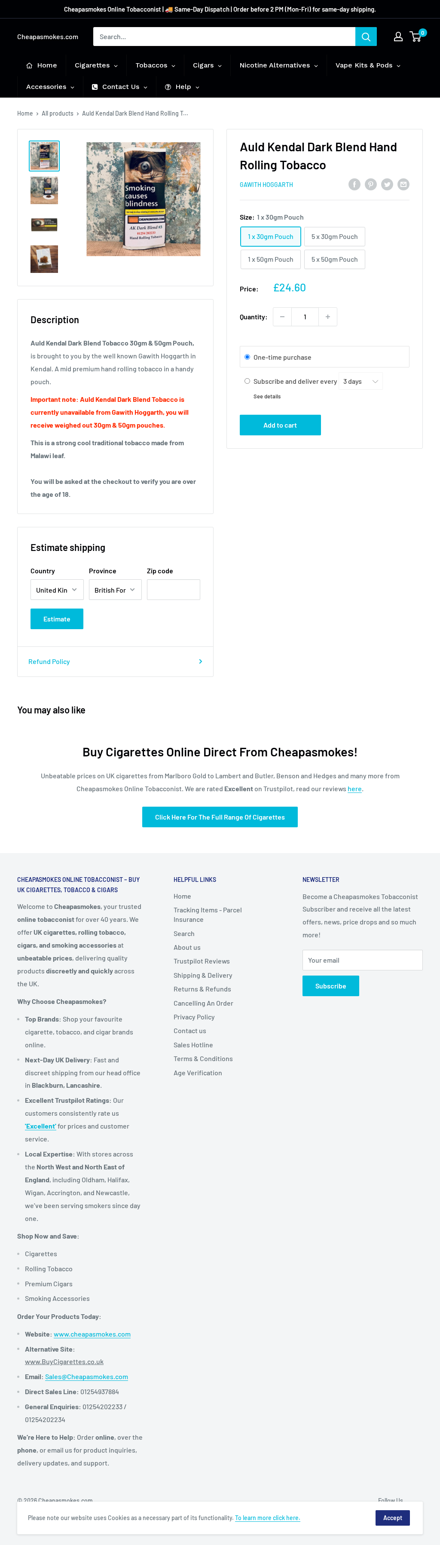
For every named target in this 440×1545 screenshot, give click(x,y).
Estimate (56, 619)
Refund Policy (49, 661)
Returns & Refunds (202, 989)
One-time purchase (283, 357)
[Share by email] (403, 183)
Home (25, 113)
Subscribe (330, 986)
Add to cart (280, 425)
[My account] (398, 36)
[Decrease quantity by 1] (282, 317)
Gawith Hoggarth (266, 184)
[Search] (366, 36)
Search (184, 933)
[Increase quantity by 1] (328, 317)
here (355, 788)
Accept (392, 1517)
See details (267, 396)
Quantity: (254, 316)
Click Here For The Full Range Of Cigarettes (220, 817)
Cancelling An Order (203, 1003)
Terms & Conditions (203, 1058)
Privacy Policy (194, 1017)
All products (57, 113)
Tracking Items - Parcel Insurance (208, 914)
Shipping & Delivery (203, 975)
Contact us (190, 1030)
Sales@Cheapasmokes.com (86, 1376)
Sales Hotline (193, 1044)
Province (102, 570)
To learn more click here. (267, 1517)
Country (43, 570)
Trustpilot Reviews (202, 961)
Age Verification (198, 1072)
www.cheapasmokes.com (92, 1334)
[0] (415, 36)
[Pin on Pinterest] (371, 183)
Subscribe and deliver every (296, 381)
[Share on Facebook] (354, 183)
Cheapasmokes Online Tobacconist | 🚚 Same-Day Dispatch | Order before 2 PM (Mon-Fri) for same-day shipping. (220, 9)
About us (187, 947)
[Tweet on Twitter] (387, 183)
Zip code (160, 570)
